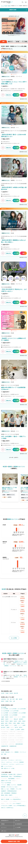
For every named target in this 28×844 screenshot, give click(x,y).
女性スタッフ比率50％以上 (7, 807)
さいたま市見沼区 (5, 710)
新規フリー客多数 (5, 799)
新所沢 (2, 701)
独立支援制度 (11, 778)
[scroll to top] (25, 816)
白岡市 (22, 729)
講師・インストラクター (6, 766)
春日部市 (21, 719)
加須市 (6, 719)
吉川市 (12, 729)
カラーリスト (19, 760)
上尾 (14, 701)
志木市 (22, 723)
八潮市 (23, 725)
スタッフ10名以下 (17, 803)
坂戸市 (16, 727)
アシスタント (11, 760)
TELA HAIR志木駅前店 (6, 287)
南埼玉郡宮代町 (19, 744)
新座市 (6, 725)
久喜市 (15, 725)
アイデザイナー (4, 764)
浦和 (17, 699)
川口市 (11, 717)
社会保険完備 (4, 774)
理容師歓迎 (13, 793)
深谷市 (15, 721)
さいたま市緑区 (4, 715)
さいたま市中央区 (14, 710)
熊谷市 (6, 717)
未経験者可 (3, 791)
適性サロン (10, 41)
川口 (8, 699)
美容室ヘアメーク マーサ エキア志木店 (10, 385)
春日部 (20, 699)
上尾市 (19, 721)
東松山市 (16, 719)
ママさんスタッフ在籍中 (6, 805)
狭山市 (2, 721)
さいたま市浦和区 (13, 712)
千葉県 (6, 693)
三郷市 (7, 727)
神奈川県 (16, 693)
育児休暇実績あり (18, 776)
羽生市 (6, 721)
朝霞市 (18, 723)
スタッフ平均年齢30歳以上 (19, 805)
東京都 (11, 693)
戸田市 (10, 723)
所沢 (14, 699)
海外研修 (3, 786)
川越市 (2, 717)
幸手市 (20, 727)
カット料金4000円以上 (15, 799)
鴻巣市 (11, 721)
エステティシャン (20, 764)
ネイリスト (11, 764)
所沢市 (23, 717)
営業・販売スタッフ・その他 (7, 768)
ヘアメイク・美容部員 (18, 762)
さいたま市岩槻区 (13, 715)
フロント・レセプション (6, 762)
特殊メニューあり (5, 789)
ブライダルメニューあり (11, 786)
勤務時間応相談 (4, 776)
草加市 (23, 721)
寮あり (10, 776)
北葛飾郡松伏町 (12, 746)
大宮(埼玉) (3, 699)
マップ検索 (24, 41)
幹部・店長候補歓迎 (5, 793)
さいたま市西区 (4, 708)
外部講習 (12, 789)
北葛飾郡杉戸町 (4, 746)
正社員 (17, 675)
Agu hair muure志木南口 (7, 79)
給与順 (17, 41)
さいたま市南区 (22, 712)
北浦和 (6, 701)
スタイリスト (4, 760)
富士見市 (3, 727)
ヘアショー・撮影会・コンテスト (8, 784)
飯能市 (2, 719)
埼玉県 (2, 693)
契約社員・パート (9, 752)
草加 (11, 701)
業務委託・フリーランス (19, 676)
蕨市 (6, 723)
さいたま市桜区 (4, 712)
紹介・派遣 (3, 754)
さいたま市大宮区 (22, 708)
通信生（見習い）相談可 (6, 795)
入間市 (14, 723)
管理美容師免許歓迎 (11, 791)
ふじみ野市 (17, 729)
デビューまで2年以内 (6, 782)
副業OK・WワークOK (6, 780)
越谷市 (2, 723)
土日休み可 (19, 774)
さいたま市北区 (12, 708)
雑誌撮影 (19, 784)
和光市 (2, 725)
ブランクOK (18, 789)
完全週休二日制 (11, 774)
